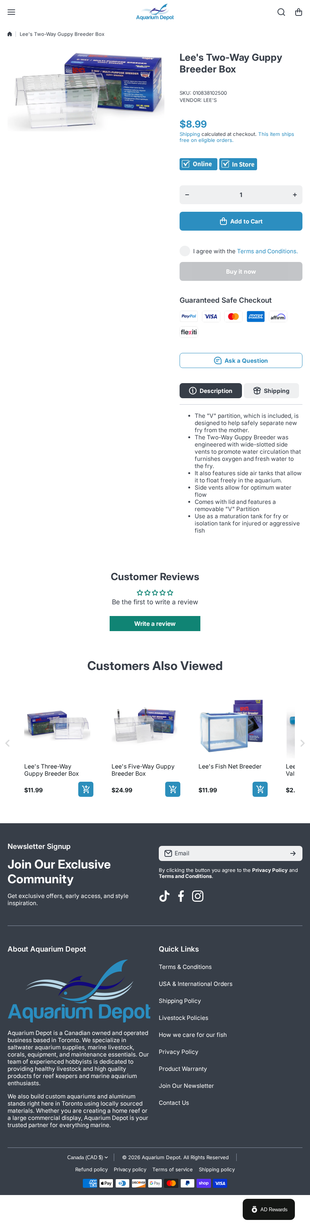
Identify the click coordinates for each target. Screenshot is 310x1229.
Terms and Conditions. (267, 251)
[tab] (271, 390)
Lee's (210, 100)
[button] (298, 12)
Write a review (155, 623)
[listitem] (57, 743)
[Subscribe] (293, 853)
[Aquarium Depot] (155, 12)
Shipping (190, 134)
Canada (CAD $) (85, 1157)
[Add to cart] (85, 789)
